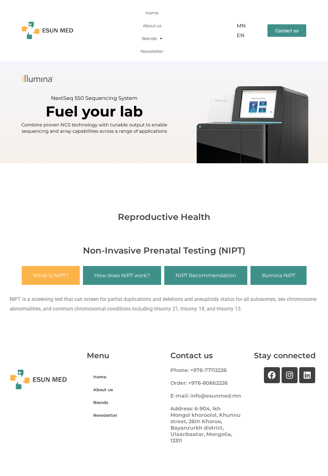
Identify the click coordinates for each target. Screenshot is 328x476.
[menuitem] (241, 25)
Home (152, 12)
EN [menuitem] (240, 35)
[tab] (51, 275)
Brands (149, 38)
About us (152, 25)
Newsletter (152, 51)
